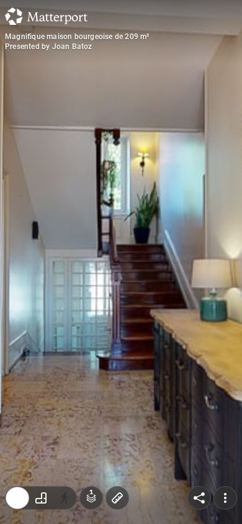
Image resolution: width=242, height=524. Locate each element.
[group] (41, 498)
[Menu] (225, 498)
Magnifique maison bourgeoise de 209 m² (77, 36)
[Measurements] (117, 498)
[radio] (17, 498)
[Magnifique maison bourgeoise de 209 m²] (121, 262)
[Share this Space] (199, 498)
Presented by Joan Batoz (48, 46)
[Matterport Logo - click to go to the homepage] (46, 16)
